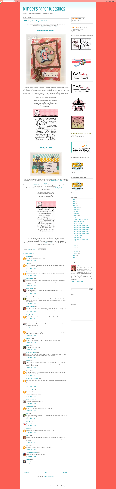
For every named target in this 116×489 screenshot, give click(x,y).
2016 (74, 199)
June (75, 243)
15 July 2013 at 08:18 (31, 260)
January (76, 253)
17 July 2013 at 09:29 (31, 432)
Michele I (28, 421)
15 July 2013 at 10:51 (31, 318)
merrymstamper (30, 321)
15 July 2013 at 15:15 (31, 342)
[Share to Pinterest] (45, 249)
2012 (74, 255)
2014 (74, 203)
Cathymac (28, 296)
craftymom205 (29, 389)
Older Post (65, 472)
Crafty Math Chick (30, 306)
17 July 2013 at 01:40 (31, 425)
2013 (74, 205)
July (75, 217)
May (75, 245)
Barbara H (28, 338)
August (76, 215)
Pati (27, 413)
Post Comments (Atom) (49, 476)
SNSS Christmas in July (79, 221)
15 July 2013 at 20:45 (31, 367)
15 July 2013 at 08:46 (31, 285)
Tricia (27, 263)
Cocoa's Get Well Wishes (40, 27)
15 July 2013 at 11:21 (31, 327)
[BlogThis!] (41, 249)
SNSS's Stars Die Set (39, 185)
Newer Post (26, 472)
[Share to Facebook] (44, 249)
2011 (74, 257)
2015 (74, 201)
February (76, 251)
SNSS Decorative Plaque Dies (57, 180)
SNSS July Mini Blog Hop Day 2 (81, 231)
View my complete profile (77, 281)
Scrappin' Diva (30, 406)
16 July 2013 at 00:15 (31, 403)
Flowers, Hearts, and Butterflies (81, 219)
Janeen (28, 459)
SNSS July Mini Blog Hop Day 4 (81, 227)
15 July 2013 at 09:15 (31, 293)
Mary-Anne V (29, 314)
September (77, 213)
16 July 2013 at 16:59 (31, 418)
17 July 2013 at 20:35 (31, 442)
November (76, 209)
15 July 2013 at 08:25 (31, 268)
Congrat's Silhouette (78, 223)
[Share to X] (42, 249)
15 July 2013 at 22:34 (31, 386)
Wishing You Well (53, 27)
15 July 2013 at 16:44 (31, 357)
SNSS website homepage (50, 242)
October (76, 211)
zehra (27, 445)
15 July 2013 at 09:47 (31, 303)
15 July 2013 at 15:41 (31, 349)
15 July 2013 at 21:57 (31, 375)
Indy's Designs (30, 399)
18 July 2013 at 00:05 (31, 449)
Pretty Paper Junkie (31, 352)
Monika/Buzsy (29, 278)
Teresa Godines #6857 (31, 452)
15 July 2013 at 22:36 (31, 396)
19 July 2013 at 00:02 (31, 463)
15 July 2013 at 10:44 (31, 311)
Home (46, 472)
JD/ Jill (28, 345)
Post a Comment (29, 466)
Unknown (28, 256)
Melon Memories (78, 237)
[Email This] (39, 249)
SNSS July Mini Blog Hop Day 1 (81, 233)
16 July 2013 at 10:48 (31, 410)
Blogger (64, 485)
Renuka (28, 428)
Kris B (27, 370)
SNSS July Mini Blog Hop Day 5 (81, 225)
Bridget (80, 265)
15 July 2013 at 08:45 (31, 275)
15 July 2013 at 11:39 (31, 335)
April (75, 247)
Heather (28, 360)
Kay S (27, 435)
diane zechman (30, 288)
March (75, 249)
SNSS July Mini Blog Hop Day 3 (81, 229)
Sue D (27, 271)
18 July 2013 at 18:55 (31, 456)
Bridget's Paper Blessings (44, 9)
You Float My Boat (78, 235)
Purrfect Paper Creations (32, 378)
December (76, 207)
